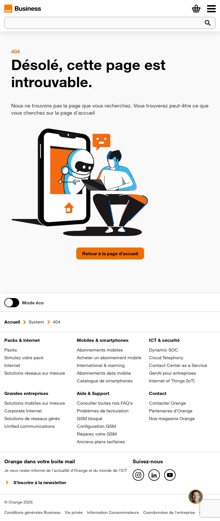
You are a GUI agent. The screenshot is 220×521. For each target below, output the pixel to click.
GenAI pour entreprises (172, 373)
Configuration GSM (96, 426)
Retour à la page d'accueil (110, 253)
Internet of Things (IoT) (172, 381)
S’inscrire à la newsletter (39, 482)
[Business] (211, 8)
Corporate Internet (23, 411)
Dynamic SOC (163, 350)
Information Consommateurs (113, 512)
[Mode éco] (11, 302)
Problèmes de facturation (103, 411)
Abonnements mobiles (100, 350)
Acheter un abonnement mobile (109, 357)
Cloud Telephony (166, 357)
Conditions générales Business (32, 512)
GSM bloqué (89, 418)
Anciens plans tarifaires (101, 441)
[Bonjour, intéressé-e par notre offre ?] (195, 497)
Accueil (12, 322)
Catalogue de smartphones (105, 381)
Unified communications (29, 426)
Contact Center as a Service (178, 365)
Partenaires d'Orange (170, 411)
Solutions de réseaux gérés (32, 418)
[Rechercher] (208, 23)
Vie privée (74, 512)
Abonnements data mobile (104, 373)
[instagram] (138, 475)
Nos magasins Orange (172, 418)
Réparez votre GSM (97, 434)
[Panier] (196, 8)
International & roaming (101, 365)
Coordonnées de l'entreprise (169, 512)
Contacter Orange (167, 403)
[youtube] (170, 475)
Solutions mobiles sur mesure (34, 403)
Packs (10, 350)
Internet (12, 365)
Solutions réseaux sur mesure (34, 373)
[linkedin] (154, 475)
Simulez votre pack (24, 357)
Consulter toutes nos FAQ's (105, 403)
